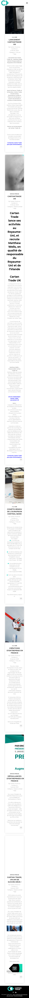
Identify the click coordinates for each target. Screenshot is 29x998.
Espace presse (14, 193)
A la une (14, 37)
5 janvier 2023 (14, 787)
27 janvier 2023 (14, 520)
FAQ (14, 994)
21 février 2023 (14, 50)
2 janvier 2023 (14, 888)
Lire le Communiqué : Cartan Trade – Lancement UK (14, 398)
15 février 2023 (14, 205)
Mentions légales (18, 995)
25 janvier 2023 (14, 659)
